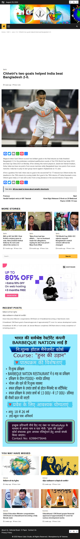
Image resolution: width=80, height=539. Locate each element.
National (5, 511)
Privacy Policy (7, 533)
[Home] (4, 26)
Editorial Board (14, 530)
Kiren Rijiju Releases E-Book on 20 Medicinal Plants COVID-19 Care (60, 198)
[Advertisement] (40, 50)
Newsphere (53, 537)
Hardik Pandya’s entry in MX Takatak (17, 197)
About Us (5, 530)
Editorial (5, 478)
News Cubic (17, 85)
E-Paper (24, 530)
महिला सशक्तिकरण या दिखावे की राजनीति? (14, 315)
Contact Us (32, 530)
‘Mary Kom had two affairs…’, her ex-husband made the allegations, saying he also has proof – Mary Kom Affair (39, 240)
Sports (5, 69)
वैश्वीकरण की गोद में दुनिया (10, 312)
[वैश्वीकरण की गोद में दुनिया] (20, 465)
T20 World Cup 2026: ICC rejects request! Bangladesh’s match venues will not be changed (66, 240)
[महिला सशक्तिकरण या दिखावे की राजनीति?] (59, 465)
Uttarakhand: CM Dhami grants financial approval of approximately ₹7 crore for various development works (39, 322)
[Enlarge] (75, 337)
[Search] (77, 26)
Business (45, 511)
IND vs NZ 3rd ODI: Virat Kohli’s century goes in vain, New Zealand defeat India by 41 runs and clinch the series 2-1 (13, 240)
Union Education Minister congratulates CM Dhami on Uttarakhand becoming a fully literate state (36, 319)
